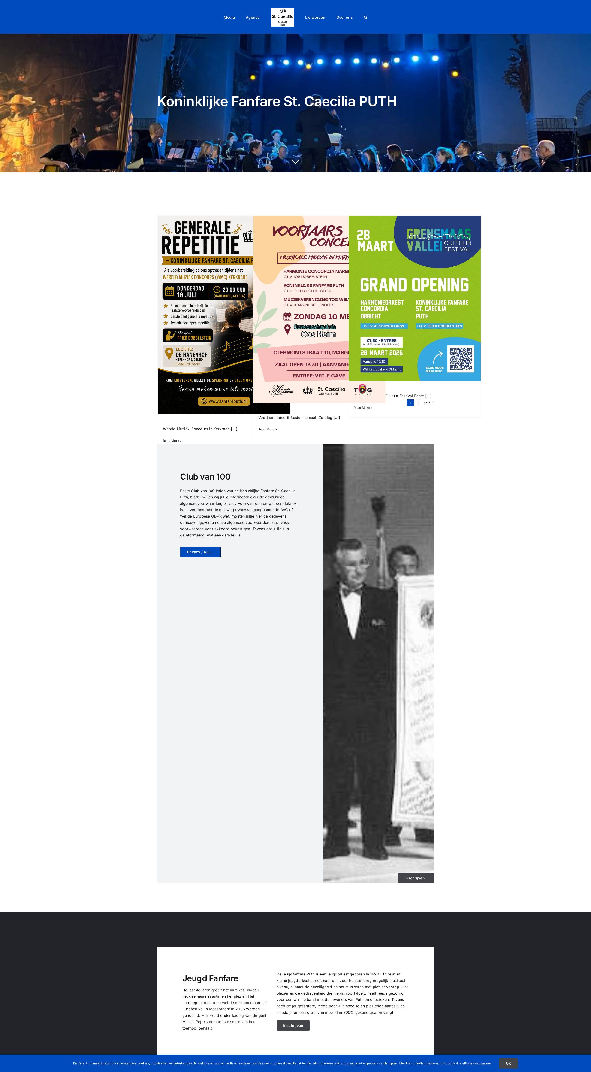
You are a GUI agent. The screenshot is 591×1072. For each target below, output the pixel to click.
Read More (266, 429)
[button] (349, 17)
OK (508, 1063)
